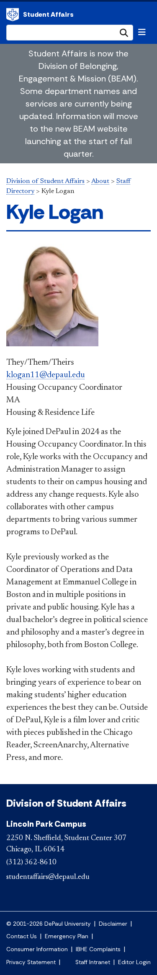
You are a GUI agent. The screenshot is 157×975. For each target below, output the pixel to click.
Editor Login (134, 962)
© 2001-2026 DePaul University (48, 923)
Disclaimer (113, 923)
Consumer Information (37, 949)
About (100, 181)
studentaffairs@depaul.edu (48, 877)
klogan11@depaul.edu (45, 375)
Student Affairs (48, 14)
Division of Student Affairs (12, 14)
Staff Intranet (92, 962)
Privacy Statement (31, 962)
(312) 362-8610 (31, 862)
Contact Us (21, 936)
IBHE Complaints (98, 949)
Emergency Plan (66, 936)
